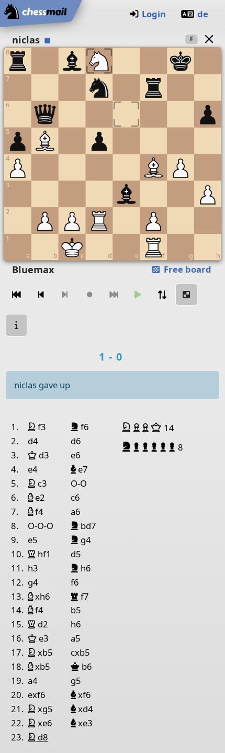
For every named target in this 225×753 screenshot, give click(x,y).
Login (154, 14)
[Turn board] (162, 295)
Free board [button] (186, 269)
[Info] (17, 325)
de (202, 14)
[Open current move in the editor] (186, 295)
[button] (127, 427)
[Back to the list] (208, 39)
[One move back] (41, 295)
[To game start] (17, 295)
